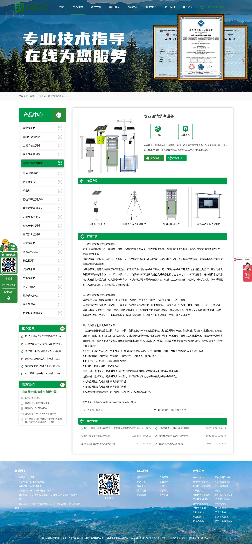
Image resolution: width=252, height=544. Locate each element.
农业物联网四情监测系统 (174, 410)
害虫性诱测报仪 (31, 217)
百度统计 (163, 495)
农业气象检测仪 (31, 154)
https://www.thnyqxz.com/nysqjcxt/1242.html (115, 402)
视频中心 (133, 7)
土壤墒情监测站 (31, 145)
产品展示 (77, 7)
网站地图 (141, 495)
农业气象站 (29, 128)
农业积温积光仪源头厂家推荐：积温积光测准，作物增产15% (45, 359)
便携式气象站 (30, 252)
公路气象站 (29, 269)
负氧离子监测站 (31, 225)
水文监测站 (29, 287)
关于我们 (169, 7)
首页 (62, 7)
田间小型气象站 (31, 137)
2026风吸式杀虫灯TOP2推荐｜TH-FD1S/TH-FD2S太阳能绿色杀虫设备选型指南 (45, 373)
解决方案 (96, 7)
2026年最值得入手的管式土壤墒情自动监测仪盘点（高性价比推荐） (45, 344)
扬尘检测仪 (29, 260)
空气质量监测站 (31, 234)
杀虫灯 (26, 190)
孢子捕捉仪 (29, 182)
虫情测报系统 (30, 173)
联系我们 (188, 7)
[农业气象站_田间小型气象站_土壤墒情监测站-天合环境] (31, 7)
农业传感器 (29, 304)
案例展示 (114, 7)
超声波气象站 (30, 295)
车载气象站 (29, 243)
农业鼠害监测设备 (33, 208)
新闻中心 (151, 7)
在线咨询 (154, 158)
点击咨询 (8, 292)
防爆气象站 (29, 278)
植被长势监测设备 (33, 313)
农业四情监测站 (95, 410)
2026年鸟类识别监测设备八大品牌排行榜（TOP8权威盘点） (45, 351)
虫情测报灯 (121, 300)
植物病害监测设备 (33, 199)
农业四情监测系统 (57, 96)
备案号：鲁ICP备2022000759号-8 (196, 538)
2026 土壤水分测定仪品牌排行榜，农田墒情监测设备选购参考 (45, 336)
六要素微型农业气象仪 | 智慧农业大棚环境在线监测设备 (45, 366)
